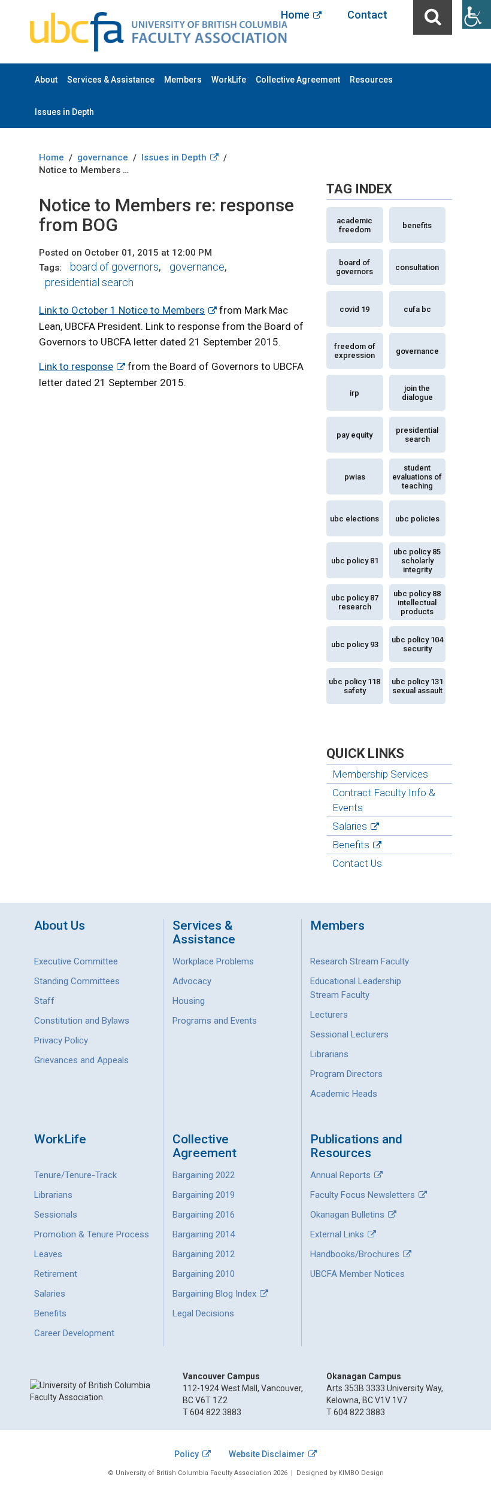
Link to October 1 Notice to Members (122, 310)
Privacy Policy (61, 1040)
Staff (44, 1001)
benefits (417, 225)
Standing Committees (77, 981)
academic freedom (354, 225)
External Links (337, 1234)
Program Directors (346, 1074)
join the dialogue (417, 393)
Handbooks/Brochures (354, 1254)
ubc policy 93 (354, 644)
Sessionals (55, 1214)
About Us (59, 926)
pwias (354, 476)
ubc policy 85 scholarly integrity (417, 560)
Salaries (349, 826)
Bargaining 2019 (203, 1194)
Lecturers (329, 1014)
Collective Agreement (298, 79)
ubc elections (354, 518)
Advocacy (191, 981)
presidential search (89, 282)
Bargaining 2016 (203, 1214)
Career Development (74, 1333)
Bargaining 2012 (203, 1254)
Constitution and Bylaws (81, 1020)
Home (295, 14)
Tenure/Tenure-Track (75, 1175)
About (46, 79)
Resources (371, 79)
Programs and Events (214, 1020)
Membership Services (380, 774)
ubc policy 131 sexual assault (417, 686)
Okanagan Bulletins (347, 1214)
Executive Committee (76, 961)
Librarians (329, 1054)
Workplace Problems (213, 961)
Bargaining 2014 (203, 1234)
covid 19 (354, 309)
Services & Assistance (110, 79)
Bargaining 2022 (203, 1175)
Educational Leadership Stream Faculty (355, 988)
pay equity (354, 434)
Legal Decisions (203, 1313)
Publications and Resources (356, 1146)
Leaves (48, 1254)
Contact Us (357, 863)
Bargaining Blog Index (214, 1293)
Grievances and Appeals (81, 1060)
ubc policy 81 (354, 560)
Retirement (55, 1274)
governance (197, 266)
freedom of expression (354, 351)
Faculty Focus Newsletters (362, 1194)
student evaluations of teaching (417, 476)
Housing (188, 1001)
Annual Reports (340, 1175)
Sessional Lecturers (349, 1034)
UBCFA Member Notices (357, 1274)
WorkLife (228, 79)
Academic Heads (343, 1093)
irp (354, 393)
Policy (186, 1454)
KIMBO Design (361, 1473)
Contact (367, 14)
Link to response (76, 366)
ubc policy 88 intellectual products (417, 602)
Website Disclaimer (267, 1454)
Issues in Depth (64, 112)
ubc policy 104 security (417, 644)
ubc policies (417, 518)
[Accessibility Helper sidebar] (476, 14)
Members (183, 79)
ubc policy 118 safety (354, 686)
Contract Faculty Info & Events (383, 800)
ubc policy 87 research (354, 602)
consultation (417, 267)
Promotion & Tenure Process (91, 1234)
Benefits (350, 845)
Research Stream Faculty (359, 961)
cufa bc (417, 309)
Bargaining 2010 (203, 1274)
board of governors (114, 266)
